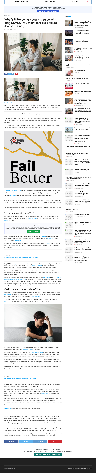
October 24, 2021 (78, 244)
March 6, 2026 (78, 166)
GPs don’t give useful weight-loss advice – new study (82, 223)
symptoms (43, 236)
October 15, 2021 (78, 114)
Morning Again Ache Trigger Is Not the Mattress (83, 48)
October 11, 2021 (78, 51)
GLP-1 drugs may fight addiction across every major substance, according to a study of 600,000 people (82, 162)
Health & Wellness (49, 2)
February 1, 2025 (70, 180)
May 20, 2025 (77, 143)
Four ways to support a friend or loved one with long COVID (20, 378)
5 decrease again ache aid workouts (80, 71)
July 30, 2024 (69, 80)
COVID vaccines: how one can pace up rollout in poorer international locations (78, 147)
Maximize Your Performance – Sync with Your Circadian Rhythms (77, 153)
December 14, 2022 (79, 105)
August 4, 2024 (78, 172)
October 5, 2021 (70, 149)
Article (9, 15)
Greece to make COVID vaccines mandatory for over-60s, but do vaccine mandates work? (82, 201)
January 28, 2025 (70, 67)
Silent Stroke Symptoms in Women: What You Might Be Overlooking (81, 41)
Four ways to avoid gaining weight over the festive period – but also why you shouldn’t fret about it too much (82, 232)
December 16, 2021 (79, 196)
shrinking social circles (37, 352)
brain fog (47, 243)
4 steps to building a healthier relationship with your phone (79, 64)
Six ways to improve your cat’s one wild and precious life (82, 215)
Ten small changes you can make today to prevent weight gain (82, 128)
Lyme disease (46, 277)
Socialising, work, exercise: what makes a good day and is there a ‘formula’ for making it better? (82, 57)
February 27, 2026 (79, 44)
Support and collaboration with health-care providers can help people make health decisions (82, 193)
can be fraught (8, 294)
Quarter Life (13, 195)
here (41, 114)
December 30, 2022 (79, 188)
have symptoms (33, 218)
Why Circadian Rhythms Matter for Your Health (77, 78)
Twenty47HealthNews (21, 2)
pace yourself (44, 393)
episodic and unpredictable (21, 264)
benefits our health (27, 349)
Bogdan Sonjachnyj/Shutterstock (10, 102)
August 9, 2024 (70, 156)
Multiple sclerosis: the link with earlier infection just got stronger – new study (78, 208)
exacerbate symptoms (36, 265)
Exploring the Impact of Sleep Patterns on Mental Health (81, 170)
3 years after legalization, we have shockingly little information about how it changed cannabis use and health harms (82, 111)
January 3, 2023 (78, 124)
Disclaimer (75, 2)
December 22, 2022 (79, 236)
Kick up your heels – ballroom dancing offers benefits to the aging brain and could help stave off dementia (82, 120)
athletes (6, 220)
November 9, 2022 (8, 29)
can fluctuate (36, 264)
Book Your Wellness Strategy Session (48, 11)
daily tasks (18, 240)
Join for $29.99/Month (33, 231)
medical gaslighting (36, 296)
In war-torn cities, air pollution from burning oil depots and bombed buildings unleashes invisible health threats (81, 33)
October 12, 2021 (78, 131)
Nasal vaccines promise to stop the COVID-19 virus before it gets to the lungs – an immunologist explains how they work (82, 101)
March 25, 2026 (78, 36)
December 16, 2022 (79, 225)
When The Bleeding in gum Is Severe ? (81, 84)
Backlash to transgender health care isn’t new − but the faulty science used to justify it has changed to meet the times (82, 258)
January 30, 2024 (78, 262)
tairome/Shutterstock (8, 344)
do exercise (50, 238)
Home (5, 15)
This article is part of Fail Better (12, 190)
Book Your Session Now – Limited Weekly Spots (48, 454)
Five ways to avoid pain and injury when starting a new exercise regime (82, 185)
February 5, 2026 (78, 252)
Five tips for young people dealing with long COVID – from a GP (21, 257)
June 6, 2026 (77, 218)
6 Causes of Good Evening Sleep (82, 91)
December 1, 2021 (78, 204)
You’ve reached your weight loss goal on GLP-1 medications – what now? (82, 249)
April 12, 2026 (78, 60)
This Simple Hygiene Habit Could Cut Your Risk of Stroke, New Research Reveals (78, 177)
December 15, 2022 (79, 27)
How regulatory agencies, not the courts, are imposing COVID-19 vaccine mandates (82, 241)
